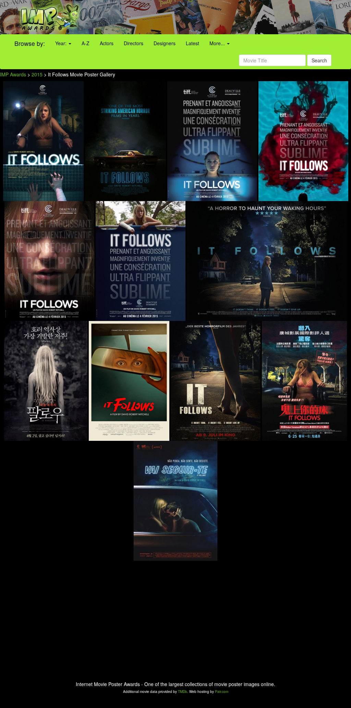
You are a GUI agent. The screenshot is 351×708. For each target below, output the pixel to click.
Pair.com (221, 691)
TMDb (182, 691)
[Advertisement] (219, 17)
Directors (133, 43)
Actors (106, 43)
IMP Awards (13, 74)
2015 (37, 74)
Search (319, 60)
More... (217, 43)
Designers (165, 43)
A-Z (85, 43)
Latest (192, 43)
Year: (61, 43)
